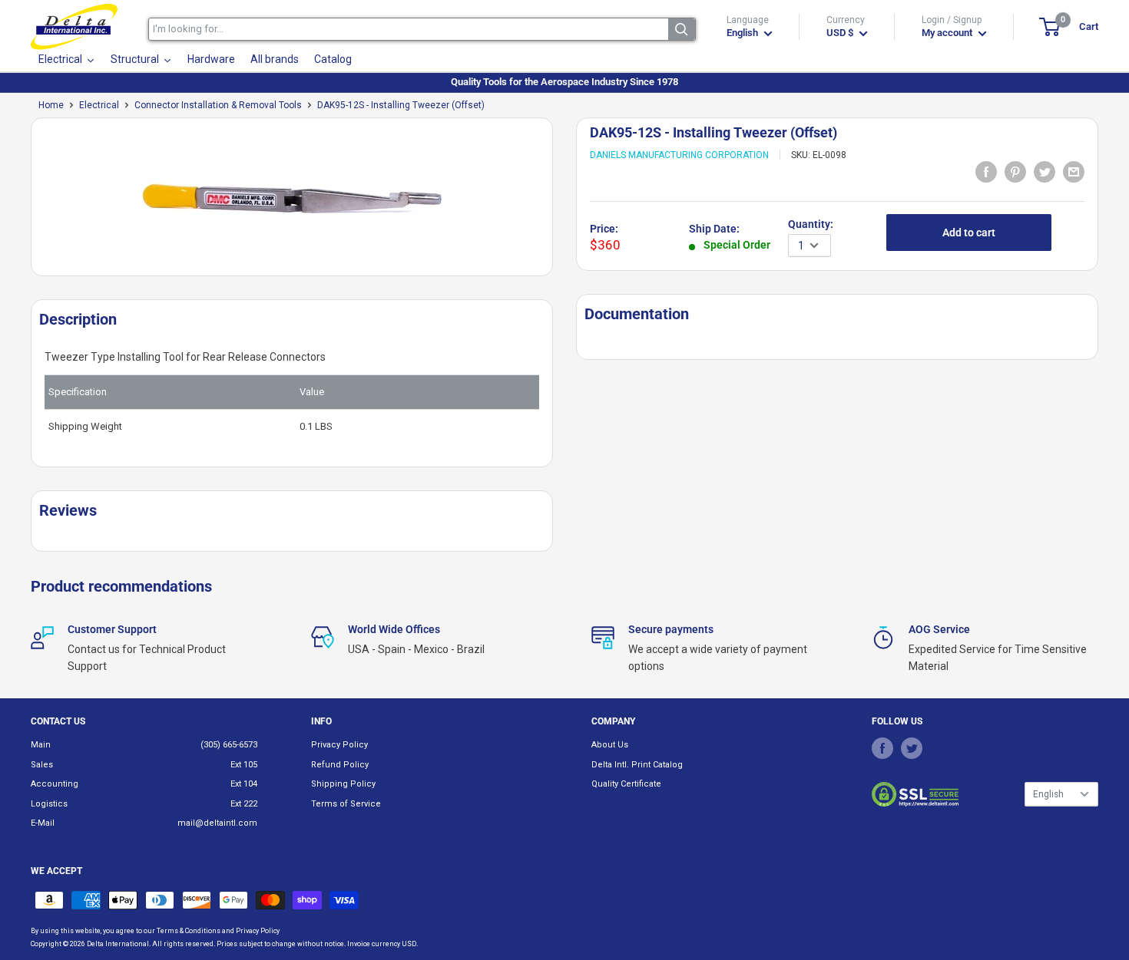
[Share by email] (1073, 171)
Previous (23, 203)
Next (560, 203)
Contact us (58, 721)
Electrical (99, 105)
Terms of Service (346, 804)
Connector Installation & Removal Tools (218, 105)
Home (51, 105)
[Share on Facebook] (986, 171)
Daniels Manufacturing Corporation (679, 155)
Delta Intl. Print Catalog (637, 765)
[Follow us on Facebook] (882, 747)
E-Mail (43, 823)
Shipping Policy (343, 784)
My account (948, 32)
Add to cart (968, 232)
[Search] (681, 29)
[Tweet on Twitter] (1044, 171)
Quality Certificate (626, 784)
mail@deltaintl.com (217, 823)
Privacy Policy (339, 745)
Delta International (118, 944)
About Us (609, 745)
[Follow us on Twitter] (911, 747)
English (1048, 794)
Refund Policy (340, 765)
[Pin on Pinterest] (1015, 171)
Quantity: (810, 224)
